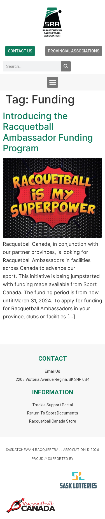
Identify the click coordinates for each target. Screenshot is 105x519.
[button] (52, 82)
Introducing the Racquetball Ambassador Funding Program (48, 132)
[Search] (66, 66)
